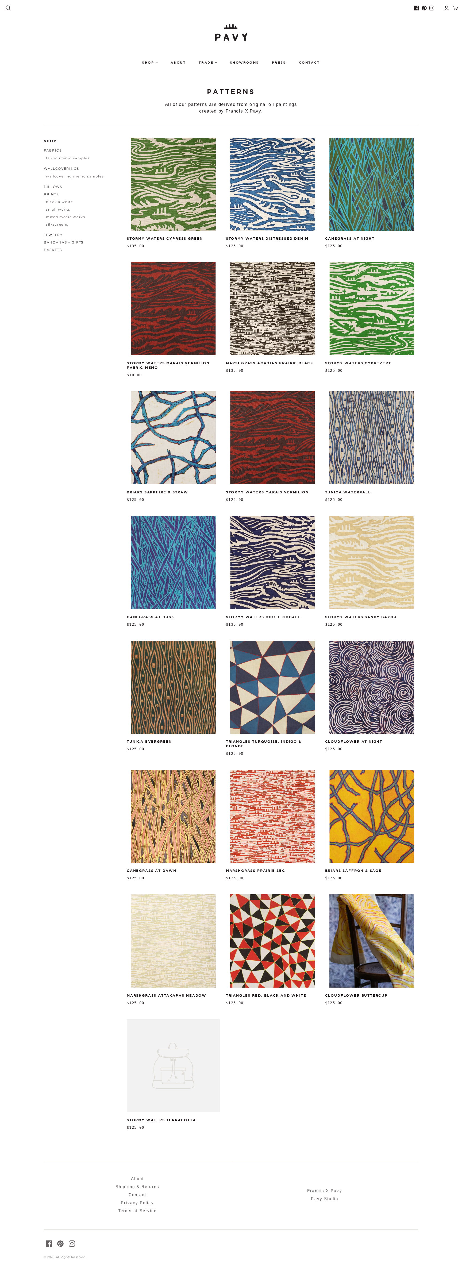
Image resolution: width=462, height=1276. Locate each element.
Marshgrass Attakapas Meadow (166, 995)
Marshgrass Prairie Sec (255, 870)
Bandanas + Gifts (63, 242)
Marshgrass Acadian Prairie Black (269, 363)
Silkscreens (57, 224)
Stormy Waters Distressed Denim (267, 238)
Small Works (58, 209)
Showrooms (244, 62)
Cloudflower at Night (353, 741)
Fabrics (53, 150)
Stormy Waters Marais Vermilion (267, 492)
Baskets (53, 250)
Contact (309, 62)
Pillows (53, 187)
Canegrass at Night (350, 238)
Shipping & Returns (137, 1186)
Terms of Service (137, 1210)
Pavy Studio (324, 1198)
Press (279, 62)
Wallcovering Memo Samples (75, 176)
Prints (51, 194)
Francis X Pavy (324, 1190)
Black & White (59, 202)
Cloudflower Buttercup (356, 995)
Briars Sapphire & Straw (157, 492)
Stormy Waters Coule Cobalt (263, 617)
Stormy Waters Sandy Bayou (361, 617)
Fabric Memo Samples (68, 158)
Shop (148, 62)
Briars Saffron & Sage (353, 870)
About (178, 62)
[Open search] (8, 8)
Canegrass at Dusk (150, 617)
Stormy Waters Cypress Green (165, 238)
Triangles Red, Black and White (266, 995)
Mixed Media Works (65, 217)
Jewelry (53, 235)
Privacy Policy (137, 1202)
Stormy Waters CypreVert (358, 363)
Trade (206, 62)
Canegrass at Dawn (151, 870)
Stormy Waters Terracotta (161, 1120)
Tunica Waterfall (348, 492)
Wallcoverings (61, 169)
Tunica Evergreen (149, 741)
